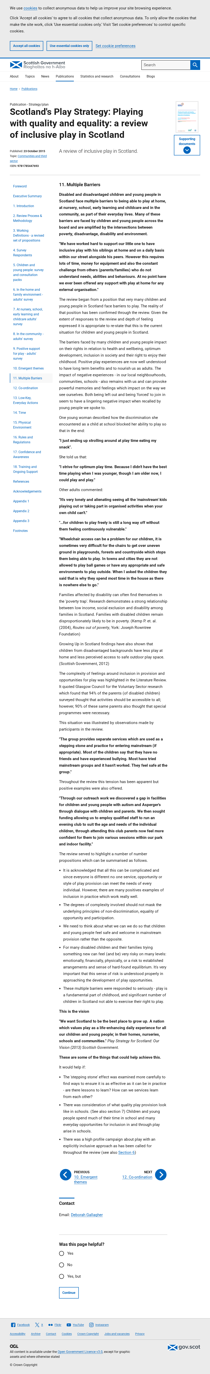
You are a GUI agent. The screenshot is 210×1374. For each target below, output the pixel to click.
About (14, 76)
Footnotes (20, 531)
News (45, 76)
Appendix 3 (21, 521)
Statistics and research (96, 76)
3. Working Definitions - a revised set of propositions (28, 235)
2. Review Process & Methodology (27, 218)
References (21, 481)
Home (13, 88)
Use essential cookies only (69, 46)
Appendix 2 (21, 511)
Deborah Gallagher (87, 1214)
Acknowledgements (27, 491)
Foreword (20, 186)
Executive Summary (27, 196)
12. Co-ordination (25, 388)
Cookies (67, 1333)
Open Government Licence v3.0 (80, 1352)
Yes (70, 1253)
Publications (65, 76)
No (69, 1264)
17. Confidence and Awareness (27, 454)
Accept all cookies (26, 46)
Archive (35, 1333)
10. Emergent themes (28, 368)
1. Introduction (23, 206)
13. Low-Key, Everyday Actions (25, 400)
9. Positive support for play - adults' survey (26, 353)
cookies (30, 8)
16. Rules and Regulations (23, 439)
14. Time (19, 413)
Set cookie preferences (116, 45)
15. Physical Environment (22, 425)
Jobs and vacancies (117, 1333)
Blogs (151, 76)
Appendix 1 (21, 501)
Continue (68, 1293)
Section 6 (126, 1152)
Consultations (130, 76)
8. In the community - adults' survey (28, 336)
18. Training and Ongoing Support (25, 469)
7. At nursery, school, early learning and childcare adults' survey (28, 316)
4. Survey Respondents (22, 252)
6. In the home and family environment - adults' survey (28, 294)
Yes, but (74, 1276)
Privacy (140, 1333)
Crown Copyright (88, 1333)
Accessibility (17, 1333)
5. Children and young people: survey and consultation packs (28, 272)
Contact (51, 1333)
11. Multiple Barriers (27, 378)
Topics (30, 76)
